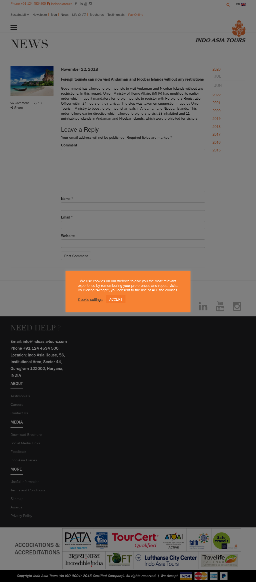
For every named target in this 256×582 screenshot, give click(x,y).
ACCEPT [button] (115, 299)
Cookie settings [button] (90, 299)
